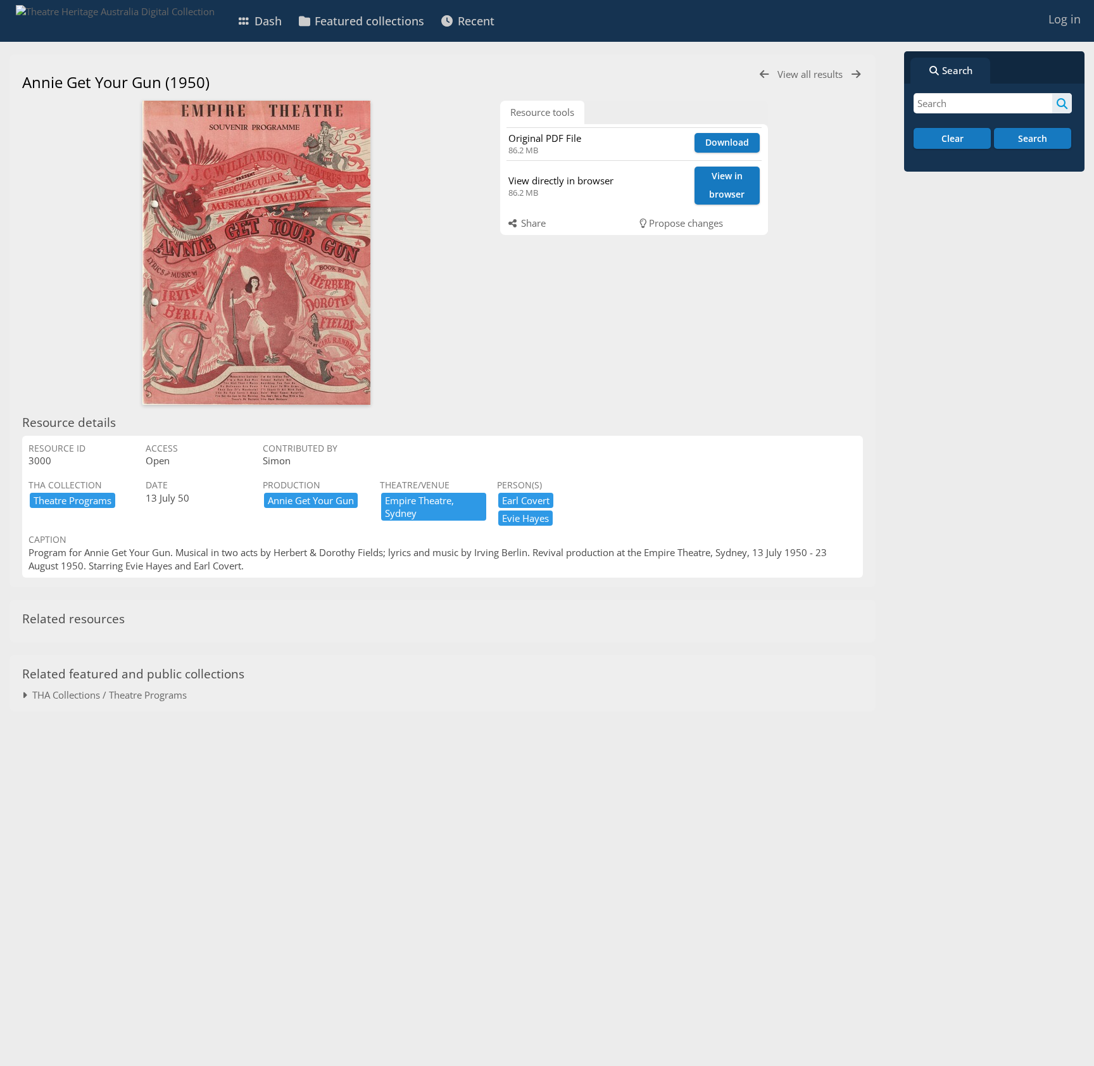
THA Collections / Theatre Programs (107, 694)
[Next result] (856, 74)
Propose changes (684, 223)
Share (532, 223)
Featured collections (367, 21)
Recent (474, 21)
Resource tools (542, 112)
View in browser (727, 185)
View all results (811, 74)
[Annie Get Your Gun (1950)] (256, 253)
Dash (266, 21)
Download (727, 142)
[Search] (1062, 103)
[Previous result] (764, 74)
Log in (1064, 19)
